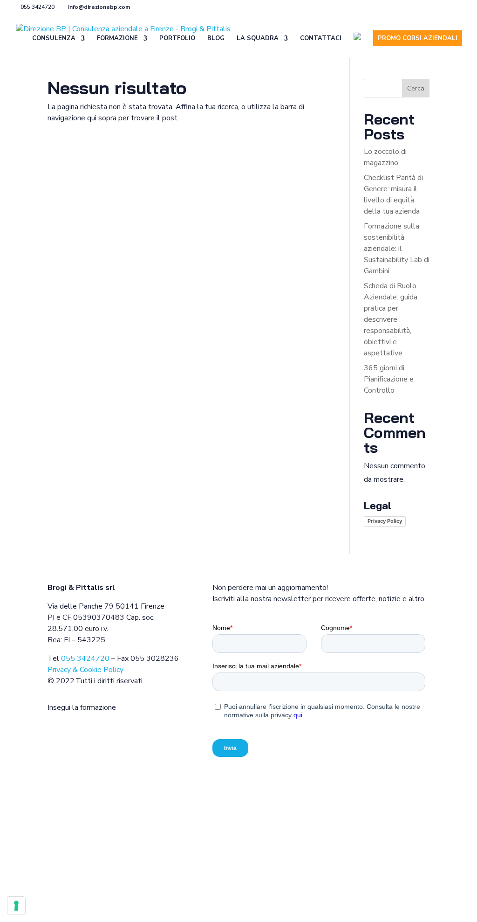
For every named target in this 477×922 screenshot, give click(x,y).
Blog (216, 38)
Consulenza (53, 38)
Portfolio (177, 38)
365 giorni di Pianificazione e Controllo (389, 379)
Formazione (117, 38)
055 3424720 (85, 658)
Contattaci (320, 38)
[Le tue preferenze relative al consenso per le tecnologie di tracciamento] (16, 906)
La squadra (258, 38)
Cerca (415, 88)
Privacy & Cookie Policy (85, 670)
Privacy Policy (385, 521)
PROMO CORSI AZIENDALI (417, 38)
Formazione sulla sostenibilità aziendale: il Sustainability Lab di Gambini (396, 248)
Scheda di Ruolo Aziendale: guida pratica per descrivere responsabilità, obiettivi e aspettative (390, 319)
